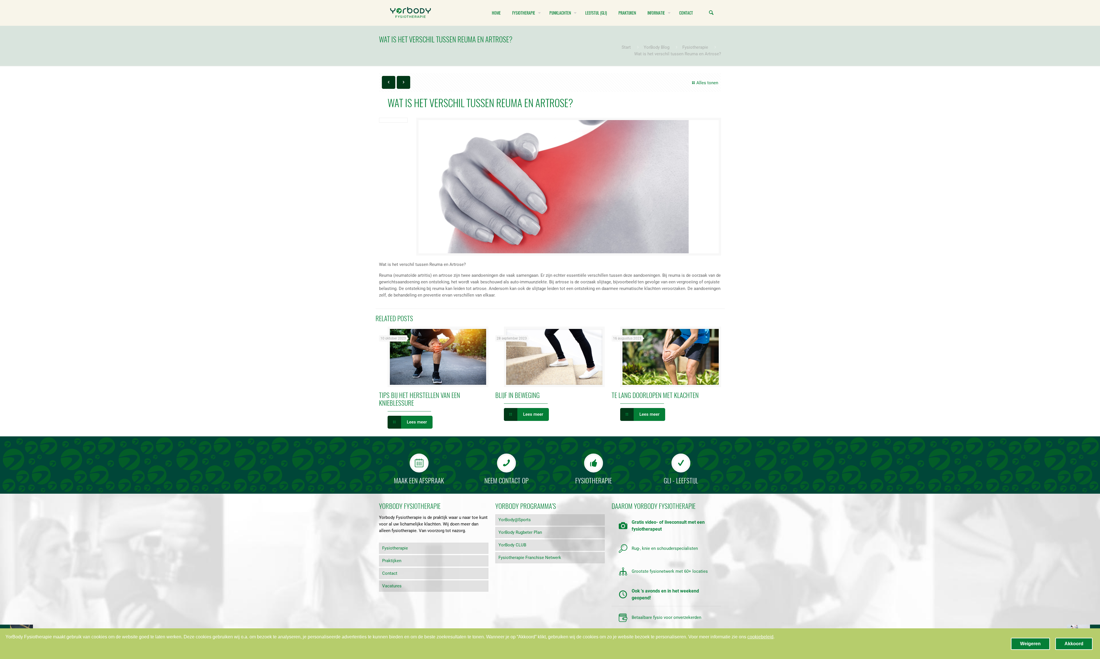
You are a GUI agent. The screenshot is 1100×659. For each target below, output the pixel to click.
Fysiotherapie (695, 47)
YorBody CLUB (512, 545)
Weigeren (1030, 643)
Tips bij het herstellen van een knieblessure (419, 399)
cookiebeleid (760, 636)
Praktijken (391, 560)
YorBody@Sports (514, 519)
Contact (389, 573)
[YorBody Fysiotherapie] (410, 13)
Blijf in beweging (517, 395)
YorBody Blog (656, 47)
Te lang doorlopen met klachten (655, 395)
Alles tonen (707, 82)
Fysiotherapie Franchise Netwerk (529, 557)
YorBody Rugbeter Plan (520, 532)
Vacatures (392, 586)
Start (626, 47)
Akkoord (1073, 643)
